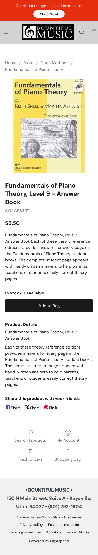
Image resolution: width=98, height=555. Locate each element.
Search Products (30, 440)
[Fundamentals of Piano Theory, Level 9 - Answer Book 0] (49, 126)
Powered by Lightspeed (49, 541)
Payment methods (63, 524)
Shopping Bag (68, 459)
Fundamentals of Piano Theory (34, 69)
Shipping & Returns (25, 532)
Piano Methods (54, 63)
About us (53, 532)
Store (28, 63)
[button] (49, 14)
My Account (67, 440)
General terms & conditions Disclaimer (49, 517)
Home (10, 63)
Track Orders (30, 459)
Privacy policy (31, 524)
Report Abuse (77, 532)
